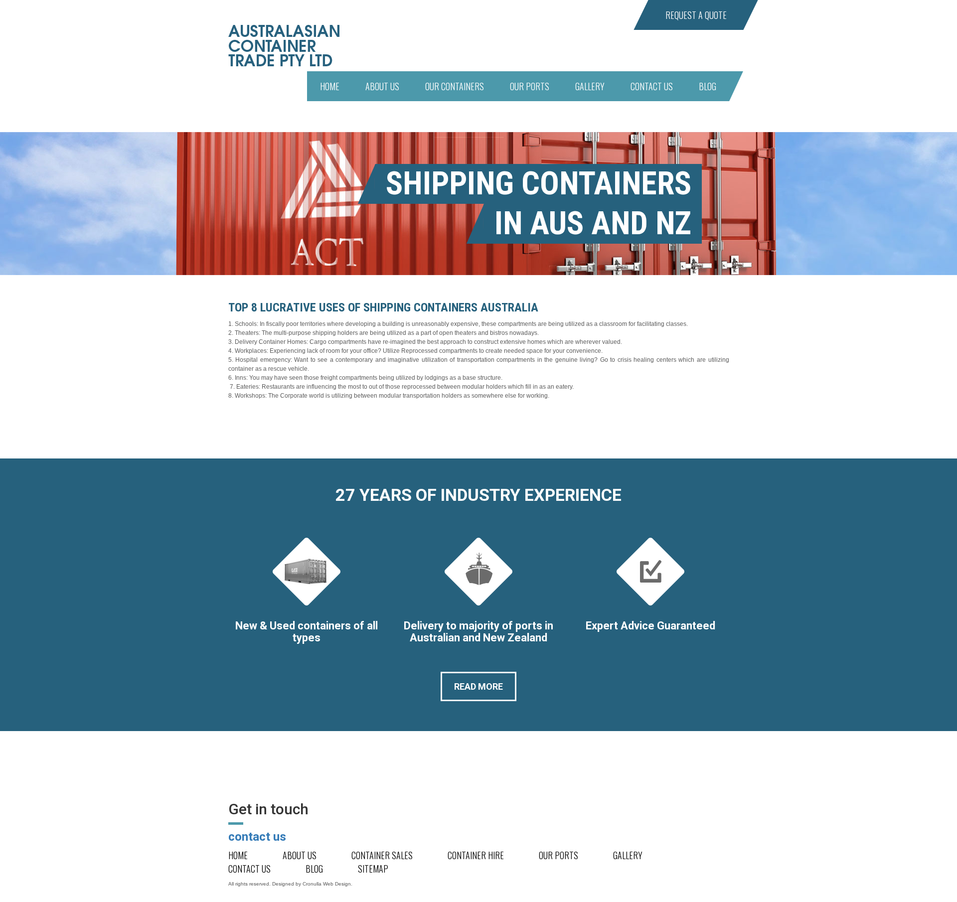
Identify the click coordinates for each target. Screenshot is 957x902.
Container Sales (382, 855)
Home (329, 86)
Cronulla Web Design (327, 884)
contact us (257, 837)
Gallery (590, 86)
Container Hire (476, 855)
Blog (707, 86)
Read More (478, 686)
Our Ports (529, 86)
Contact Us (652, 86)
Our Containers (454, 86)
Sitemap (373, 868)
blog (314, 868)
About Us (382, 86)
